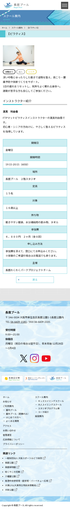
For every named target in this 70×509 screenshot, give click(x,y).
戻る (35, 279)
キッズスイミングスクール (51, 401)
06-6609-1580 (18, 321)
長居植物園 (10, 467)
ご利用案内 (8, 406)
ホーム (4, 28)
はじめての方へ (13, 417)
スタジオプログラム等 (49, 408)
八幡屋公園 (10, 476)
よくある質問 (12, 421)
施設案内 (39, 416)
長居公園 (9, 462)
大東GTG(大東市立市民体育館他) (21, 485)
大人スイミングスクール (50, 404)
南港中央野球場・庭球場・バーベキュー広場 (26, 481)
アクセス (7, 426)
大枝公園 (9, 490)
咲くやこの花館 (12, 472)
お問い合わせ (9, 430)
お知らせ (7, 401)
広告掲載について (11, 439)
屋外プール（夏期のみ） (18, 413)
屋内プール (11, 410)
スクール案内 (17, 28)
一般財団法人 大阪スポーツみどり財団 (23, 458)
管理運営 (7, 435)
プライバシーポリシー (13, 444)
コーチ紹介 (43, 412)
